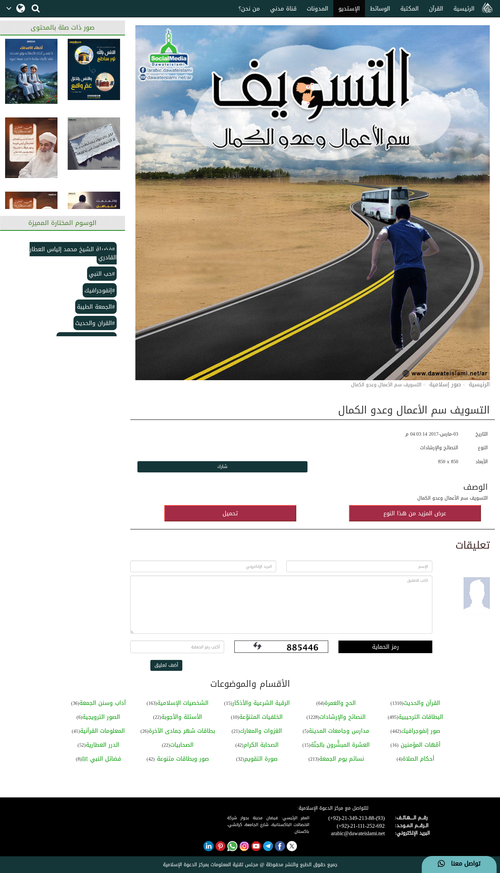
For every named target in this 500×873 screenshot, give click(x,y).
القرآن (436, 8)
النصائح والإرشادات (342, 716)
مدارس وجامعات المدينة (339, 730)
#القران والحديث (95, 323)
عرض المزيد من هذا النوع (414, 513)
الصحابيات (182, 744)
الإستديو (349, 8)
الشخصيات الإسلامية (183, 702)
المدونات (317, 8)
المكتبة (409, 8)
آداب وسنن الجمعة (102, 702)
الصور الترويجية (101, 716)
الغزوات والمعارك (261, 730)
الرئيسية (463, 8)
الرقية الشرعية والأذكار (261, 702)
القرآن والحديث (421, 702)
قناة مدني (283, 8)
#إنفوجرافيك (99, 290)
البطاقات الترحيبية (420, 716)
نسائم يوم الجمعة (341, 758)
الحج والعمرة (340, 702)
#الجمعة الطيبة (96, 306)
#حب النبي (102, 273)
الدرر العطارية (102, 744)
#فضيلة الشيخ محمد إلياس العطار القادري (73, 253)
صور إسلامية (445, 384)
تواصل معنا (463, 863)
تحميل (230, 513)
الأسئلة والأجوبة (181, 716)
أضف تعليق (166, 665)
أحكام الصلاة (418, 758)
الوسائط (380, 8)
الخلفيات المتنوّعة (261, 716)
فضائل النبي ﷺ (101, 758)
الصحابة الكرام (261, 744)
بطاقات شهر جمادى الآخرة (182, 730)
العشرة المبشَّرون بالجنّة (340, 744)
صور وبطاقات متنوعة (182, 758)
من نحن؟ (249, 8)
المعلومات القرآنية (102, 730)
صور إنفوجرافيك (420, 730)
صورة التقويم (261, 758)
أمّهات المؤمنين (419, 744)
